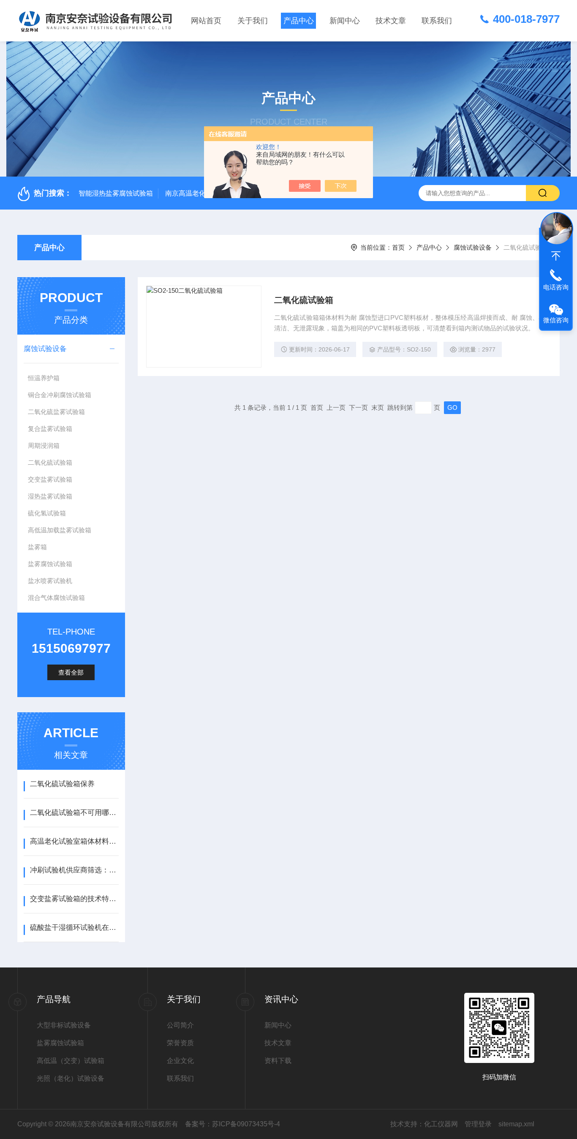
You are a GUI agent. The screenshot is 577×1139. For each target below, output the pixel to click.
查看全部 (71, 672)
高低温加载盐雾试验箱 (59, 530)
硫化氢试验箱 (47, 513)
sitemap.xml (516, 1124)
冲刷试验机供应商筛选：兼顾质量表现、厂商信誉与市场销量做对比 (74, 870)
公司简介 (180, 1025)
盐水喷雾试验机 (50, 580)
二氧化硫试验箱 (50, 462)
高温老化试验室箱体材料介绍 (74, 841)
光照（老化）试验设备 (70, 1078)
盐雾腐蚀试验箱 (50, 563)
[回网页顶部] (556, 256)
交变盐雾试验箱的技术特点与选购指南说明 (74, 899)
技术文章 (391, 20)
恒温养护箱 (44, 377)
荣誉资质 (180, 1042)
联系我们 (437, 20)
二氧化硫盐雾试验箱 (56, 411)
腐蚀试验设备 (473, 247)
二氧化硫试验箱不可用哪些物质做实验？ (74, 813)
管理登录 (478, 1124)
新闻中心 (344, 20)
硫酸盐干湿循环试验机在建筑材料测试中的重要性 (74, 928)
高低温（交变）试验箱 (70, 1060)
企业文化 (180, 1060)
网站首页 (206, 20)
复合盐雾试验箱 (50, 428)
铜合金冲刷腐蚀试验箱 (59, 394)
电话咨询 (556, 287)
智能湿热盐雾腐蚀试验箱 (116, 193)
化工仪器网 (441, 1124)
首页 (398, 247)
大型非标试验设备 (64, 1025)
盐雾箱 (37, 546)
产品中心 (298, 20)
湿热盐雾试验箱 (50, 496)
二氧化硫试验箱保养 (62, 784)
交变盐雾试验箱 (50, 479)
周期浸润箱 (44, 445)
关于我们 (252, 20)
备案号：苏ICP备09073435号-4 (232, 1124)
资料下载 (277, 1060)
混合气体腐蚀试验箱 (56, 597)
